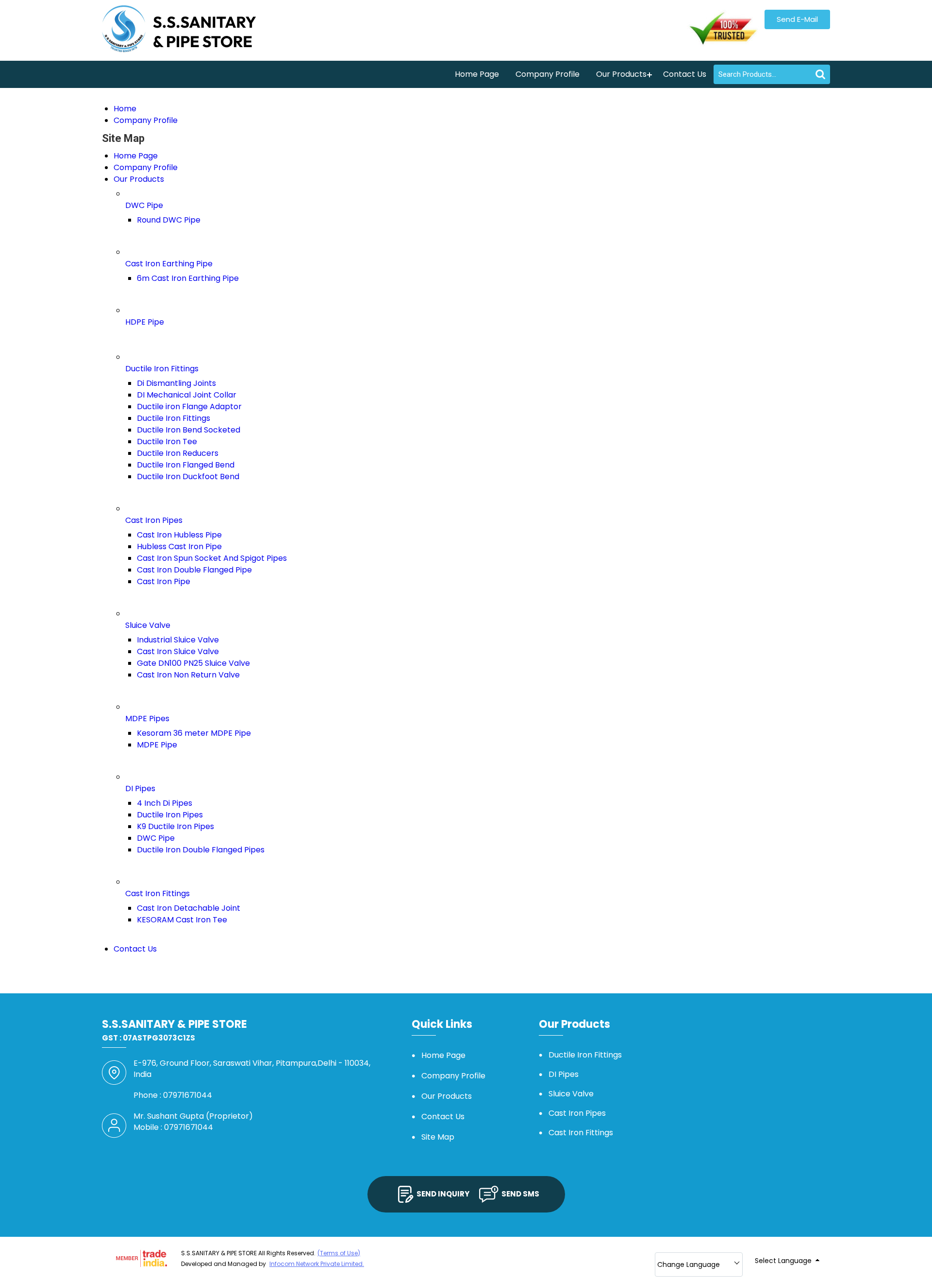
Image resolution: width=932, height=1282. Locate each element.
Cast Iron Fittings (157, 893)
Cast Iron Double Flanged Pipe (194, 569)
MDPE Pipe (157, 744)
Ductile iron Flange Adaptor (189, 406)
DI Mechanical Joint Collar (186, 394)
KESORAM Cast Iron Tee (182, 919)
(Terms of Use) (338, 1253)
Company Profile (548, 74)
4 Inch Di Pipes (164, 803)
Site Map (437, 1137)
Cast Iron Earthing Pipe (169, 263)
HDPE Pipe (144, 322)
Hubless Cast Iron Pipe (179, 546)
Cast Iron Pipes (154, 520)
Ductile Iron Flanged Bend (185, 464)
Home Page (477, 74)
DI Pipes (140, 788)
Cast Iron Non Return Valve (188, 674)
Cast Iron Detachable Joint (188, 908)
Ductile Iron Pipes (170, 814)
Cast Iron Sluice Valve (178, 651)
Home (125, 108)
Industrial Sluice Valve (178, 639)
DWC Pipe (144, 205)
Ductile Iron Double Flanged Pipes (201, 849)
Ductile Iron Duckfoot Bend (188, 476)
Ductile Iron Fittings (162, 368)
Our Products (621, 74)
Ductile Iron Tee (167, 441)
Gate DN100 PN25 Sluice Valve (193, 663)
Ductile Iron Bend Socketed (188, 429)
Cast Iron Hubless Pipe (179, 534)
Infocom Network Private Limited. (316, 1264)
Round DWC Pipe (168, 219)
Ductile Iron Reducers (177, 453)
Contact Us (684, 74)
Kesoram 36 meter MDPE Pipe (194, 733)
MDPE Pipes (147, 718)
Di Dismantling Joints (176, 383)
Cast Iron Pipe (163, 581)
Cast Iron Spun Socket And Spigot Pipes (212, 558)
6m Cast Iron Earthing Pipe (188, 278)
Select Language (783, 1260)
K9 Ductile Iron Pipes (175, 826)
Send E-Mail (797, 19)
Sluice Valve (147, 625)
